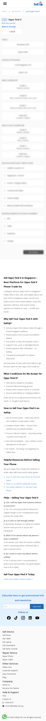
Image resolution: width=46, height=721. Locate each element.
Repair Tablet (7, 659)
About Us (6, 685)
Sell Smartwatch (8, 645)
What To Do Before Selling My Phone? (21, 484)
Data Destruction (9, 674)
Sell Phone (6, 635)
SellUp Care (7, 667)
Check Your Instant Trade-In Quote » (18, 579)
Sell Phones (16, 11)
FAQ (4, 696)
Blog (4, 677)
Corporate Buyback (10, 670)
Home (4, 11)
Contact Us (6, 699)
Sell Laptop (6, 642)
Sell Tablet (6, 638)
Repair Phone (7, 656)
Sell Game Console (9, 649)
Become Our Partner (10, 688)
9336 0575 (9, 702)
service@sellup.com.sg (14, 706)
